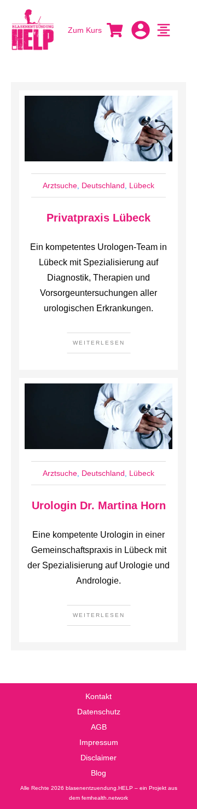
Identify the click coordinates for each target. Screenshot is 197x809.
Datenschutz (98, 711)
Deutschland (103, 185)
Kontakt (98, 696)
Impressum (98, 742)
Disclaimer (98, 757)
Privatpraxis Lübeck (98, 218)
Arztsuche (60, 185)
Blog (98, 773)
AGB (99, 727)
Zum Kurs (85, 30)
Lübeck (141, 185)
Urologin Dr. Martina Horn (99, 505)
